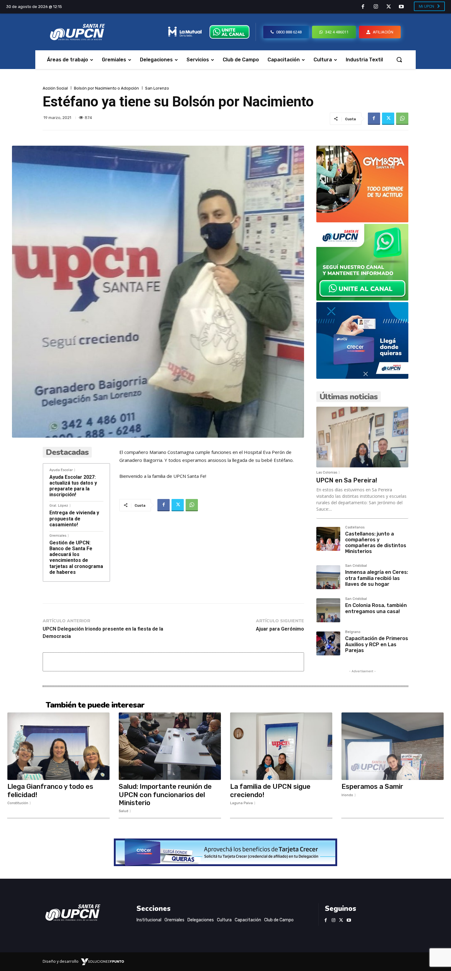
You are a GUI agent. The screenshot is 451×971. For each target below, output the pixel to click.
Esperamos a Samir (372, 786)
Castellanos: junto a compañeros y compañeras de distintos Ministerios (375, 543)
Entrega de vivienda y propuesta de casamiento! (74, 518)
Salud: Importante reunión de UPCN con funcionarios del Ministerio (165, 794)
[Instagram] (375, 7)
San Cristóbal (356, 566)
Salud (123, 811)
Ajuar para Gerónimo (280, 629)
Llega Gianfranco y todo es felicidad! (50, 790)
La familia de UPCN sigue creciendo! (270, 790)
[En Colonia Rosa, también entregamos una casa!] (328, 610)
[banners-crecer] (362, 377)
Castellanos (354, 527)
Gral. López (58, 505)
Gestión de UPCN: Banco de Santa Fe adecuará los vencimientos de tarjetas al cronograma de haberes (76, 557)
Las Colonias (326, 472)
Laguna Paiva (241, 803)
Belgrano (352, 632)
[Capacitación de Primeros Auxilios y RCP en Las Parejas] (328, 643)
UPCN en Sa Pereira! (346, 480)
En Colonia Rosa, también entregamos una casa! (376, 608)
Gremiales (57, 535)
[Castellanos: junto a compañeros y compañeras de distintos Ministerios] (328, 539)
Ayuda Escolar (61, 470)
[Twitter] (388, 7)
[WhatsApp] (402, 119)
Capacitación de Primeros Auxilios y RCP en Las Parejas (376, 644)
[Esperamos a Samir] (392, 746)
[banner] (362, 299)
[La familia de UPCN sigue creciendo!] (281, 746)
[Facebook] (363, 7)
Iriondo (347, 795)
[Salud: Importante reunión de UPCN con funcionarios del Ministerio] (170, 746)
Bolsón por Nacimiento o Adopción (106, 88)
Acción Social (55, 88)
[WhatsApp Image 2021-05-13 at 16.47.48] (362, 221)
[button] (399, 59)
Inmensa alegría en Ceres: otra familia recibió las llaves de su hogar (376, 578)
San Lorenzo (157, 88)
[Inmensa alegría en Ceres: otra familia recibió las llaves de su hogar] (328, 577)
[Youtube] (401, 7)
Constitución (17, 803)
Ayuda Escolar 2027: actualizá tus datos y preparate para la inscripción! (73, 486)
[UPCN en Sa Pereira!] (362, 437)
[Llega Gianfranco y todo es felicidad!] (58, 746)
